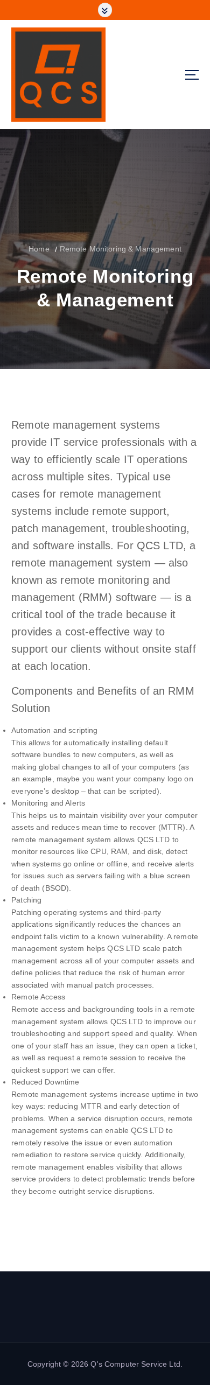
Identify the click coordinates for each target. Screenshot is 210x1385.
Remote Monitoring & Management (120, 248)
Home (39, 248)
